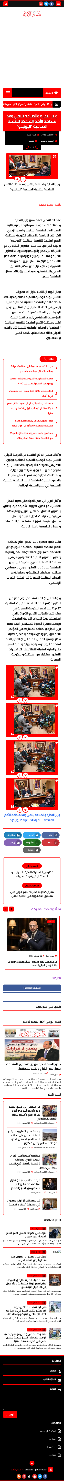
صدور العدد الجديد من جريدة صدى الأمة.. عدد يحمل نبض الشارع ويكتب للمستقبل (33, 1066)
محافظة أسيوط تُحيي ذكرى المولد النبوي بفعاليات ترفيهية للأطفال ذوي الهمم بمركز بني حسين (33, 1161)
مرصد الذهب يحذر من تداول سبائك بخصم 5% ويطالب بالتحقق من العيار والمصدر (32, 368)
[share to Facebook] (23, 179)
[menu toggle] (58, 3)
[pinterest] (24, 1476)
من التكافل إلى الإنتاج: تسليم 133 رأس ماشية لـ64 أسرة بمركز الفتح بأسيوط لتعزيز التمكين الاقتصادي (33, 1112)
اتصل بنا (52, 1455)
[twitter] (46, 3)
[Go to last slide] (11, 909)
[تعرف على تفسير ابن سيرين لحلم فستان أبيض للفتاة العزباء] (55, 1256)
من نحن (52, 1439)
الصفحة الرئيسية (47, 141)
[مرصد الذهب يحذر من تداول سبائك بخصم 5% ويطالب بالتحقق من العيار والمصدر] (50, 1184)
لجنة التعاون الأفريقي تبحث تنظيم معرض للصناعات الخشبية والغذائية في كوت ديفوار (32, 423)
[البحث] (5, 3)
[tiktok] (29, 1476)
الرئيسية (49, 93)
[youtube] (41, 3)
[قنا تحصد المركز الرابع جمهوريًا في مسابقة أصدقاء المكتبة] (50, 1204)
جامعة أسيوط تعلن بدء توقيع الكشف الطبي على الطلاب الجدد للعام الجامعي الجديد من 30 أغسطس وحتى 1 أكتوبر (32, 1137)
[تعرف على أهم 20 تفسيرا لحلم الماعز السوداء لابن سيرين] (55, 1232)
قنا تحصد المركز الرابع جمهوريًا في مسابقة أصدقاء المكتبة (23, 1202)
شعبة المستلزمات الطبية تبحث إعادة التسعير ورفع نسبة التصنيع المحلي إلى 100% (31, 381)
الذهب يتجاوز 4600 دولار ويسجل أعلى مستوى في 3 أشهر (31, 393)
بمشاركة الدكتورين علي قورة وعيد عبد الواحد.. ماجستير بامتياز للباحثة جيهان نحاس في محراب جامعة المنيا (25, 1337)
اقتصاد (31, 141)
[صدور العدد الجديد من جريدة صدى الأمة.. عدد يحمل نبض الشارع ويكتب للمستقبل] (32, 1044)
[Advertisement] (32, 52)
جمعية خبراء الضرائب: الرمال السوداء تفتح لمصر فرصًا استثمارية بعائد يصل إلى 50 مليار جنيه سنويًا (30, 408)
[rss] (19, 1476)
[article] (32, 871)
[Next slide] (5, 909)
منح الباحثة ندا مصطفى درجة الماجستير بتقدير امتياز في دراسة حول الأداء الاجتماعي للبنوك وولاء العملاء (25, 1310)
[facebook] (51, 3)
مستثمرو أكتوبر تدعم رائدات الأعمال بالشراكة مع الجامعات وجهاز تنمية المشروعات (31, 435)
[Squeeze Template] (50, 1469)
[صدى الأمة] (32, 13)
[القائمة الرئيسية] (7, 92)
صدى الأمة (54, 1074)
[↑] (32, 1463)
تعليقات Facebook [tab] (32, 988)
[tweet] (17, 179)
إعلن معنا (51, 1447)
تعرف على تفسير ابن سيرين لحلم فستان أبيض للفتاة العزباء (28, 1258)
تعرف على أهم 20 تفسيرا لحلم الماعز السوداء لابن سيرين (26, 1234)
